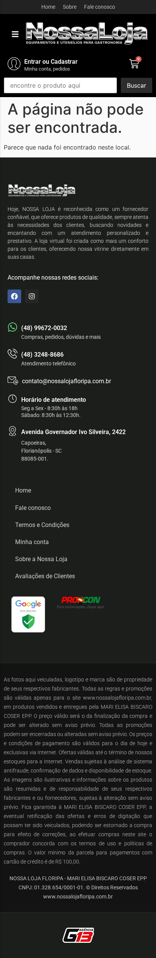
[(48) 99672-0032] (12, 327)
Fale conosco (99, 7)
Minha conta (32, 542)
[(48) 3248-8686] (12, 354)
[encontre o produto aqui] (60, 85)
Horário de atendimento (53, 399)
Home (48, 7)
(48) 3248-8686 (42, 354)
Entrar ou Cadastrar (51, 61)
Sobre (69, 7)
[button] (15, 34)
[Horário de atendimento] (12, 399)
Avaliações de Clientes (45, 576)
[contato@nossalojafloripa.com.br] (13, 380)
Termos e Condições (42, 525)
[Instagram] (32, 296)
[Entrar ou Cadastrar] (14, 63)
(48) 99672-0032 (44, 328)
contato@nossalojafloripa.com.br (66, 381)
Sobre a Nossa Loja (41, 559)
